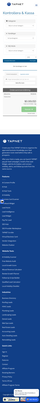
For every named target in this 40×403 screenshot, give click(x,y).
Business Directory (9, 298)
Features (5, 360)
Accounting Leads (8, 331)
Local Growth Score (9, 265)
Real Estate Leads (8, 327)
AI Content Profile (8, 183)
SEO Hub (5, 224)
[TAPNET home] (15, 4)
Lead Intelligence (8, 212)
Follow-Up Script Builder (11, 278)
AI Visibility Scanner (9, 257)
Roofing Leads (7, 302)
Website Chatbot (8, 245)
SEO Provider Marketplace (11, 228)
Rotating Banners (8, 373)
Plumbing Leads (8, 311)
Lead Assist (6, 208)
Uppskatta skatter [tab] (24, 74)
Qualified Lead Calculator (11, 282)
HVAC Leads (6, 306)
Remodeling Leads (9, 340)
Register (5, 356)
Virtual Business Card (10, 237)
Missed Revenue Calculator (12, 270)
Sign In (4, 352)
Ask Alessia (33, 399)
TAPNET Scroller (8, 232)
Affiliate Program (8, 368)
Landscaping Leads (9, 315)
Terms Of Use (7, 381)
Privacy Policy (7, 377)
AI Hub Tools (6, 191)
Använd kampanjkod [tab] (11, 74)
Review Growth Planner (10, 274)
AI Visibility (6, 195)
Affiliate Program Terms (11, 385)
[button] (26, 393)
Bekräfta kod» (20, 83)
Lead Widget (6, 216)
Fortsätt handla (31, 113)
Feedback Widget (8, 203)
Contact (5, 364)
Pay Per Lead (7, 220)
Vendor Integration (9, 241)
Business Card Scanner (10, 199)
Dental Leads (7, 319)
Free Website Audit (9, 261)
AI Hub (4, 187)
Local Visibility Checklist (10, 286)
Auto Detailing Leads (9, 336)
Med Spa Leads (7, 323)
